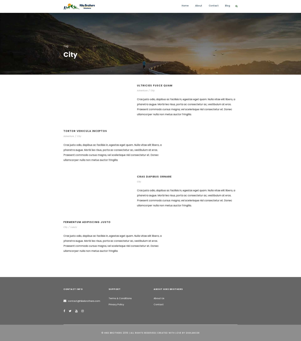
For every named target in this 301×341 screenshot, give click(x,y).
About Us (159, 298)
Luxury (74, 227)
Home (185, 5)
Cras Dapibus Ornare (154, 176)
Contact (214, 5)
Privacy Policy (116, 304)
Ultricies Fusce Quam (154, 85)
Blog (227, 5)
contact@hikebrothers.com (84, 301)
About (198, 5)
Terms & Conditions (120, 298)
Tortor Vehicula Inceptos (85, 131)
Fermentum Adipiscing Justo (87, 222)
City (153, 90)
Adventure (142, 90)
